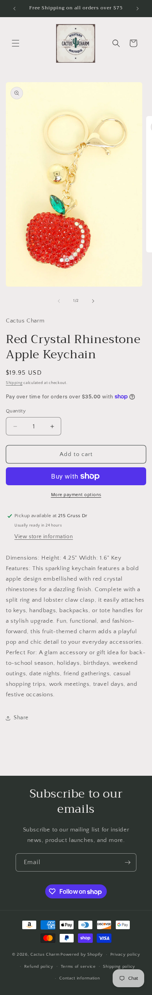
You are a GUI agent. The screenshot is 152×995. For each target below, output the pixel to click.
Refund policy (38, 966)
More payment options (76, 494)
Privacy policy (125, 954)
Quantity (16, 411)
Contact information (79, 978)
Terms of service (78, 966)
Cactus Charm (44, 954)
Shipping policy (119, 966)
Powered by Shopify (81, 954)
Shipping (14, 383)
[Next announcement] (137, 8)
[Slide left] (58, 301)
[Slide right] (93, 301)
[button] (15, 43)
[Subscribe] (127, 862)
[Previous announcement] (14, 8)
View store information (43, 537)
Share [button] (21, 718)
